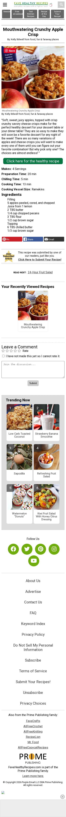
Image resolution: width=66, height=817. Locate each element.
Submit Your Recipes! (33, 682)
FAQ (33, 613)
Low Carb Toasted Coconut (19, 435)
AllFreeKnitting (33, 731)
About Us (33, 581)
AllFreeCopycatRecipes (33, 747)
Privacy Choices (33, 703)
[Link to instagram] (54, 549)
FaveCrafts (33, 721)
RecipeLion (33, 737)
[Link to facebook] (13, 549)
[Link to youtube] (33, 560)
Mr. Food (33, 742)
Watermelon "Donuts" (19, 515)
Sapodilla (19, 473)
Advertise (33, 591)
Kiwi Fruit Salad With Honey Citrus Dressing (46, 516)
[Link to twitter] (26, 549)
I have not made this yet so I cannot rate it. (33, 356)
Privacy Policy (33, 634)
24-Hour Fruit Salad (40, 272)
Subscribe (33, 660)
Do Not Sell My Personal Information (33, 647)
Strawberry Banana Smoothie (46, 435)
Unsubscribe (33, 692)
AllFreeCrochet (33, 726)
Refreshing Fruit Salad (46, 475)
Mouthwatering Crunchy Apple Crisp (33, 326)
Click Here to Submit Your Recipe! (39, 259)
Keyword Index (33, 624)
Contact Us (33, 602)
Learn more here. (33, 776)
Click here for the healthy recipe (33, 161)
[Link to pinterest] (40, 549)
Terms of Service (33, 671)
